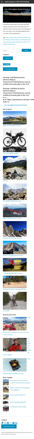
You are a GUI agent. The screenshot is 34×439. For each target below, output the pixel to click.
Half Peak (8, 39)
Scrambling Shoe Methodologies (18, 406)
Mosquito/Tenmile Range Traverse (12, 238)
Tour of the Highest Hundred (11, 153)
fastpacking (26, 37)
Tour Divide (6, 310)
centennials (20, 37)
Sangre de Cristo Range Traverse (12, 125)
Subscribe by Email (9, 426)
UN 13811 (24, 42)
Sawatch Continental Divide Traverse (13, 255)
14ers (7, 37)
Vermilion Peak (11, 44)
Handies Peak (15, 39)
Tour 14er (5, 181)
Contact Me (8, 58)
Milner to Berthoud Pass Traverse (12, 218)
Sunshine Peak (17, 42)
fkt (4, 39)
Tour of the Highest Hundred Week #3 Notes (15, 105)
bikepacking (13, 37)
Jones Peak (22, 39)
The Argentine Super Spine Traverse (12, 273)
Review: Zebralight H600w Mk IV (18, 402)
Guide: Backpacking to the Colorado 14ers (14, 289)
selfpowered (9, 42)
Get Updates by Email (10, 69)
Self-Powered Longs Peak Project (12, 201)
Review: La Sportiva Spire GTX (17, 395)
